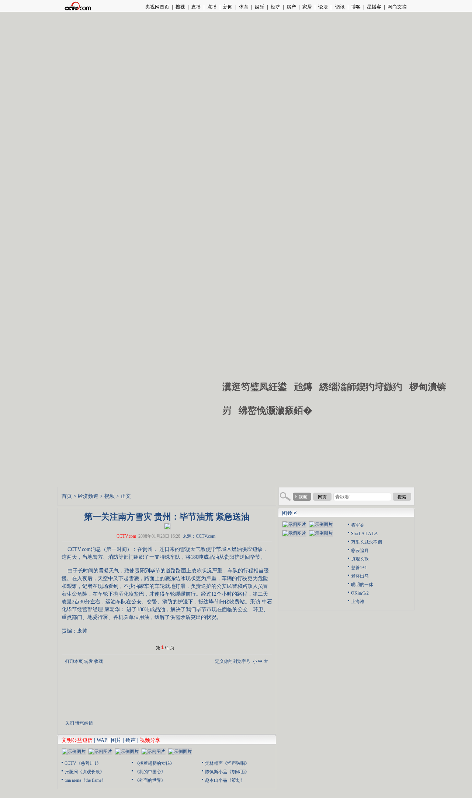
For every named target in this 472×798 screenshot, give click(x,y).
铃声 (130, 740)
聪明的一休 (362, 584)
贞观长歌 (360, 559)
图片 (116, 740)
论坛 (323, 7)
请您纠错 (84, 723)
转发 (88, 661)
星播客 (374, 7)
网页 (322, 497)
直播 (196, 7)
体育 (244, 7)
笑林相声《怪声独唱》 (227, 763)
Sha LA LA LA (364, 533)
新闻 (228, 7)
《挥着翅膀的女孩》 (154, 763)
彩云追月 (360, 550)
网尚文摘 (397, 7)
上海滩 (357, 601)
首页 (67, 496)
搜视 (180, 7)
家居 (307, 7)
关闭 (69, 723)
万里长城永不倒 (366, 542)
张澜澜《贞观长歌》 (84, 771)
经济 (275, 7)
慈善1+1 (359, 567)
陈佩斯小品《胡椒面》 (227, 771)
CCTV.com (126, 536)
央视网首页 (157, 7)
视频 (109, 496)
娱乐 (259, 7)
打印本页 (74, 661)
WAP (102, 740)
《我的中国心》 (150, 771)
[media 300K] (167, 525)
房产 (291, 7)
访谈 (339, 7)
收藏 (98, 661)
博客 (356, 7)
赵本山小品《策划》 (225, 780)
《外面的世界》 (150, 780)
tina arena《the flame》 (85, 780)
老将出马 (360, 576)
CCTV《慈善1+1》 (83, 763)
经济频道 (88, 496)
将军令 (357, 525)
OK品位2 (360, 593)
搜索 (402, 497)
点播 (212, 7)
